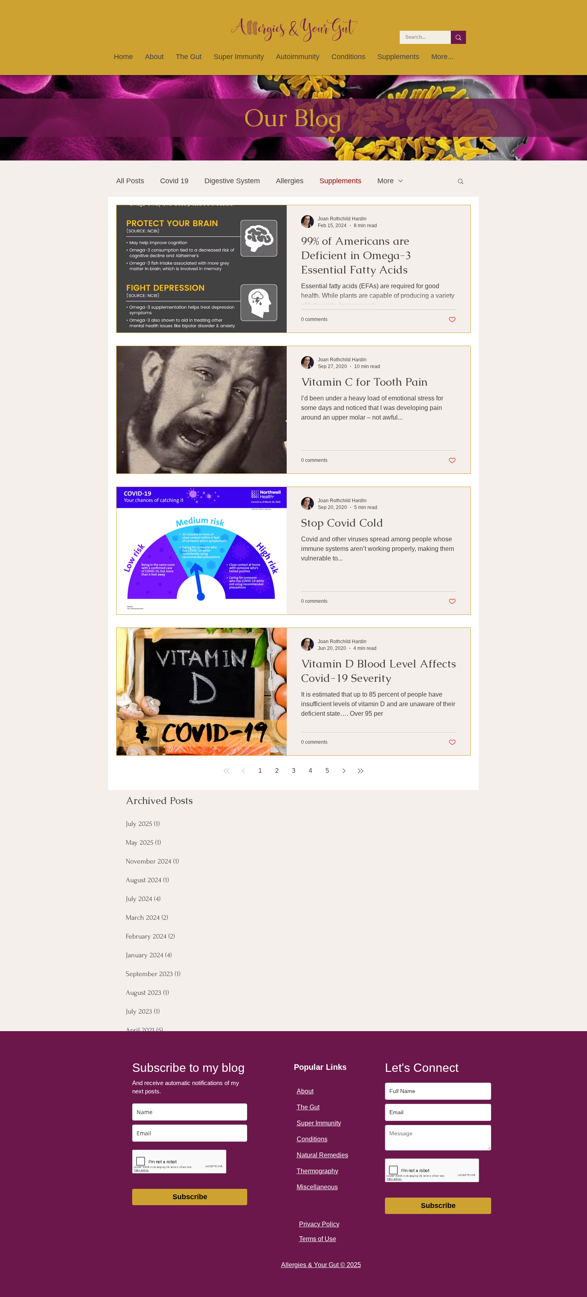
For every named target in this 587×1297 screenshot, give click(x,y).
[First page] (226, 771)
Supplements (340, 181)
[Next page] (344, 771)
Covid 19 (174, 181)
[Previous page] (243, 771)
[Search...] (458, 37)
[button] (460, 182)
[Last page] (360, 771)
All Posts (130, 181)
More (385, 181)
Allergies (289, 181)
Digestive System (232, 181)
